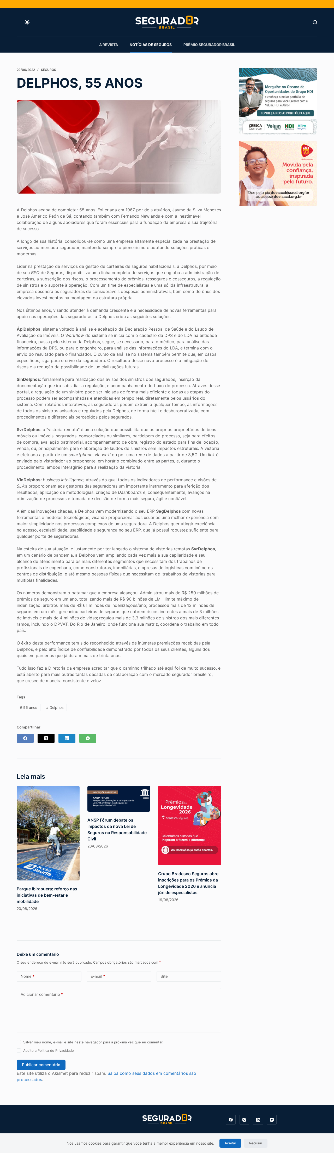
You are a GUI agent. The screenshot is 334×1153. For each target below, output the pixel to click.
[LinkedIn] (66, 738)
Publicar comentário (41, 1064)
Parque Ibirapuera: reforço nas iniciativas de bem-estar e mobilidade (47, 895)
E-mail (98, 976)
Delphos (55, 707)
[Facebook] (25, 738)
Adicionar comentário (42, 994)
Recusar (255, 1143)
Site (164, 976)
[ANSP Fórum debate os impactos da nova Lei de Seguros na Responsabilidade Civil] (118, 799)
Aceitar (230, 1143)
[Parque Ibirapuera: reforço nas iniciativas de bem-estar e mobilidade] (48, 833)
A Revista (108, 44)
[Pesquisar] (315, 22)
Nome (27, 976)
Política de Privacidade (56, 1050)
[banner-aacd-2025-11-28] (278, 173)
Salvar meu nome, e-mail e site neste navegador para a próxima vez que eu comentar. (93, 1042)
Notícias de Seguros (151, 44)
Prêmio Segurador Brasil (209, 44)
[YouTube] (272, 1120)
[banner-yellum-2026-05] (278, 101)
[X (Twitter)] (46, 738)
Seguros (48, 70)
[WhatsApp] (87, 738)
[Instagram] (244, 1120)
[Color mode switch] (27, 22)
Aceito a (48, 1050)
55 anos (28, 707)
